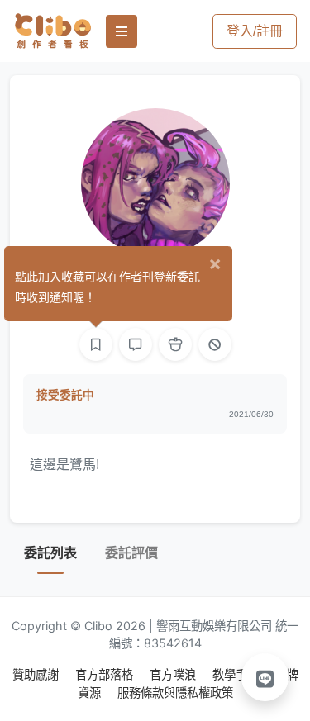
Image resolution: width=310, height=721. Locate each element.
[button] (265, 677)
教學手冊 (237, 674)
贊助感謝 (37, 674)
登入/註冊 (255, 31)
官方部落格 (105, 674)
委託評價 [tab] (131, 553)
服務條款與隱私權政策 (175, 692)
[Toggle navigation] (121, 31)
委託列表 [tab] (50, 553)
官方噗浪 (174, 674)
